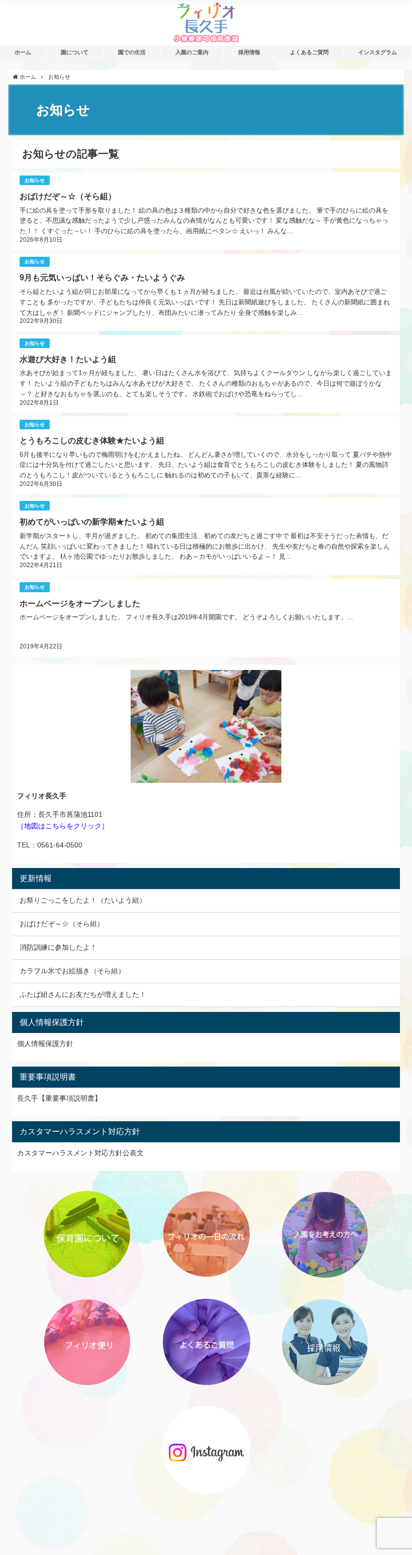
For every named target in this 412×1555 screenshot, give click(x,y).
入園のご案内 (192, 52)
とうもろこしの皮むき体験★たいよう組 (92, 440)
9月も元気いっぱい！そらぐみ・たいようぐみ (102, 277)
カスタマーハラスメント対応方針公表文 (80, 1152)
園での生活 (132, 52)
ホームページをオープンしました (80, 603)
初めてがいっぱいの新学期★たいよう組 (92, 521)
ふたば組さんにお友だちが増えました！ (83, 994)
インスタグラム (377, 52)
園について (74, 52)
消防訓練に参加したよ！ (58, 947)
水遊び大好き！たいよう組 (68, 359)
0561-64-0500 (59, 844)
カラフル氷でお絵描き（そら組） (72, 970)
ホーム (23, 52)
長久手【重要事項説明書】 (59, 1098)
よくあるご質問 (309, 52)
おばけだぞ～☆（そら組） (68, 196)
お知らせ (35, 180)
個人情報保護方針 (45, 1043)
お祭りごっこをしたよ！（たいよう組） (83, 900)
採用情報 (249, 52)
